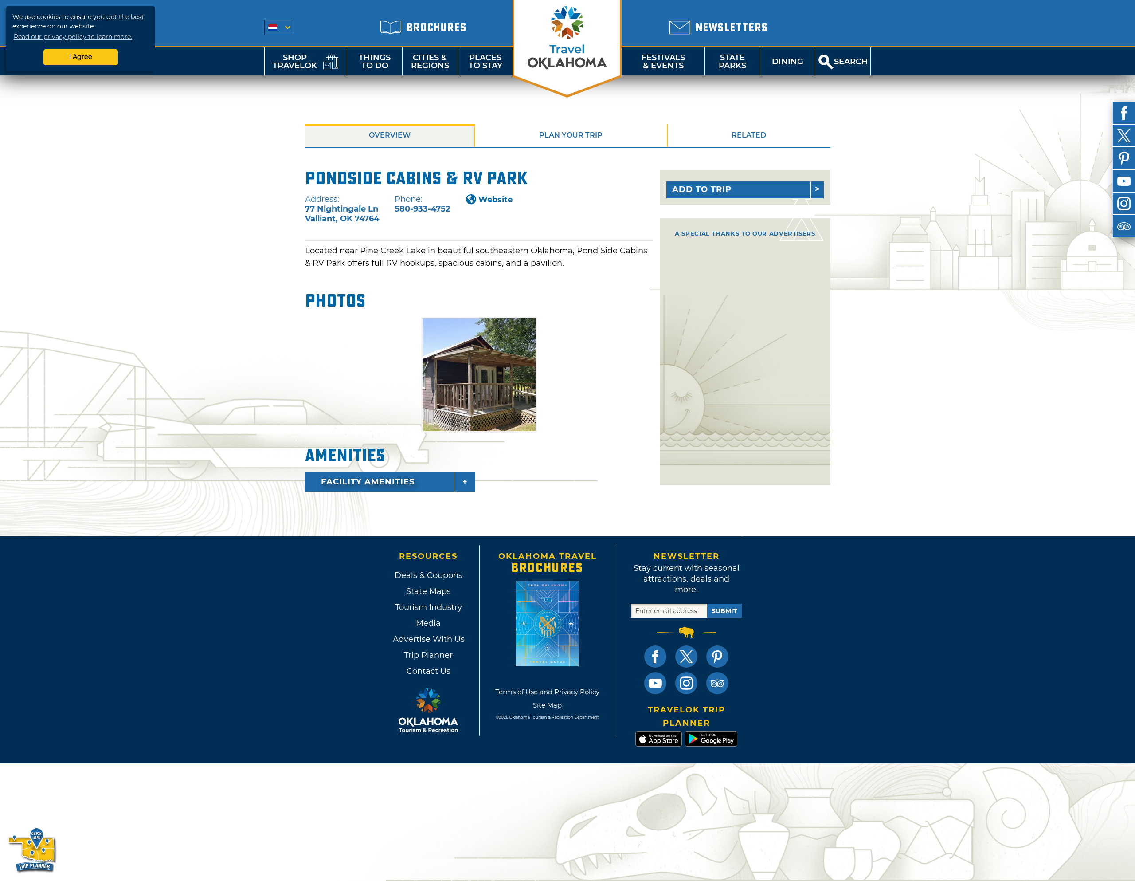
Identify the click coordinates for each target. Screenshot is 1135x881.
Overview (390, 135)
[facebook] (1124, 113)
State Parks (732, 62)
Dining (787, 62)
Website (495, 200)
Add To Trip (702, 189)
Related (749, 135)
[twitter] (1124, 136)
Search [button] (851, 62)
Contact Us (428, 671)
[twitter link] (686, 656)
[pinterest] (1124, 158)
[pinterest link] (717, 656)
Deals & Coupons (428, 575)
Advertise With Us (428, 639)
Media (428, 623)
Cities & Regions (430, 62)
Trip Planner (428, 655)
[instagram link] (686, 683)
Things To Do (375, 62)
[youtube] (1124, 181)
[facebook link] (655, 656)
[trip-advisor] (1124, 226)
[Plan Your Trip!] (32, 849)
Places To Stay (485, 62)
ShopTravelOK (295, 62)
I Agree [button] (80, 57)
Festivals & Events (663, 62)
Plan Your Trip (571, 135)
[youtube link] (655, 683)
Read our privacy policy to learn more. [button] (73, 37)
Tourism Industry (428, 607)
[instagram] (1124, 204)
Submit (724, 611)
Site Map (547, 705)
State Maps (428, 591)
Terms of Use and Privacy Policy (547, 692)
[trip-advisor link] (717, 683)
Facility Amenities (368, 482)
